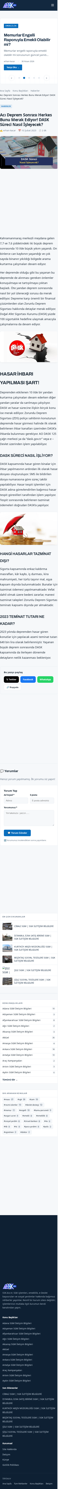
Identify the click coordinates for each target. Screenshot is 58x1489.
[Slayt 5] (38, 78)
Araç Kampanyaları (12, 1387)
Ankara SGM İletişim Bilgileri (17, 1377)
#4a (47, 1138)
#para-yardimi (31, 1144)
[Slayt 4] (33, 78)
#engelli (24, 1128)
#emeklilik (41, 1133)
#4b (7, 1144)
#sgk (21, 1117)
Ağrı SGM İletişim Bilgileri (15, 1356)
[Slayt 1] (18, 78)
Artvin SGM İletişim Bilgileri (16, 1392)
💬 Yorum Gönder (17, 850)
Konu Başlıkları (20, 90)
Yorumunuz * (10, 825)
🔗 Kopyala (30, 704)
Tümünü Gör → (10, 1097)
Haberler (35, 90)
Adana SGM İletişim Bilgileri (17, 1340)
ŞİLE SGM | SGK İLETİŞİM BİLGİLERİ (20, 1444)
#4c (17, 1144)
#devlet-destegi (33, 1122)
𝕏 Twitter (11, 696)
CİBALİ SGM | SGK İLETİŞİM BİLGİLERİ (22, 1411)
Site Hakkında (9, 1466)
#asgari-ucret (11, 1133)
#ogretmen (10, 1149)
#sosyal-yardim (11, 1138)
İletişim (6, 1471)
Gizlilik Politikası (10, 1482)
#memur (9, 1128)
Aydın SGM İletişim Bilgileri (16, 1398)
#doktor (25, 1149)
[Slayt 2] (23, 78)
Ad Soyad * (9, 812)
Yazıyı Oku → (13, 67)
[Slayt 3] (28, 78)
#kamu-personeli (42, 1128)
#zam (34, 1117)
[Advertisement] (29, 201)
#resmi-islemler (12, 1122)
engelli (10, 26)
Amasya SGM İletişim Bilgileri (17, 1371)
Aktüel (5, 1366)
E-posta (32, 812)
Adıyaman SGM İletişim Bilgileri (18, 1345)
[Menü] (50, 5)
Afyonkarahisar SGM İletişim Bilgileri (21, 1351)
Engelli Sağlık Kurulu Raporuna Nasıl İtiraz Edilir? (23, 40)
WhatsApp (11, 704)
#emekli (27, 1133)
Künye (5, 1477)
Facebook (28, 696)
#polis (47, 1144)
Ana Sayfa (5, 90)
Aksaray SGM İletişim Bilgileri (17, 1361)
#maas (8, 1117)
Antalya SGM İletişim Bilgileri (17, 1382)
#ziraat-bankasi (32, 1138)
